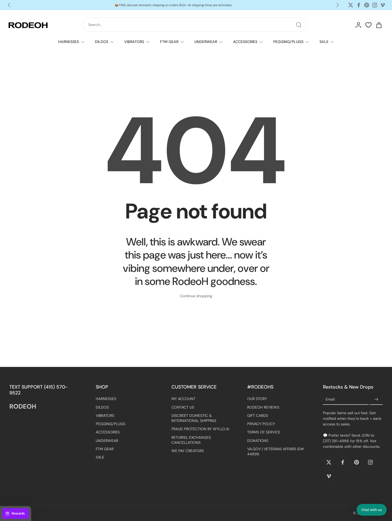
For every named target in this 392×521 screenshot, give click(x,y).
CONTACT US (182, 407)
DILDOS (101, 41)
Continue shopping (196, 295)
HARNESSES (68, 41)
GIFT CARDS (257, 415)
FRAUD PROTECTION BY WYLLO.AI (200, 428)
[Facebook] (359, 5)
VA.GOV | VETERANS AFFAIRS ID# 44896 (275, 451)
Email (330, 399)
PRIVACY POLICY (261, 423)
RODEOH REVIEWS (263, 407)
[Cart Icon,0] (379, 25)
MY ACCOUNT (183, 398)
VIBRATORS (134, 41)
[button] (372, 510)
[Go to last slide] (9, 5)
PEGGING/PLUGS (288, 41)
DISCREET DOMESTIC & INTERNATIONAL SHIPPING (193, 418)
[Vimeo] (383, 5)
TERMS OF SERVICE (263, 432)
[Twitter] (351, 5)
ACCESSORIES (245, 41)
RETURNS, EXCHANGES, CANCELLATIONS (191, 440)
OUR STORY (257, 398)
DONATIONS (257, 440)
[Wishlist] (368, 25)
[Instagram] (375, 5)
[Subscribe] (376, 399)
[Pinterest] (367, 5)
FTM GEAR (169, 41)
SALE (324, 41)
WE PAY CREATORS (187, 450)
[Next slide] (337, 5)
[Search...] (298, 25)
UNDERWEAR (205, 41)
